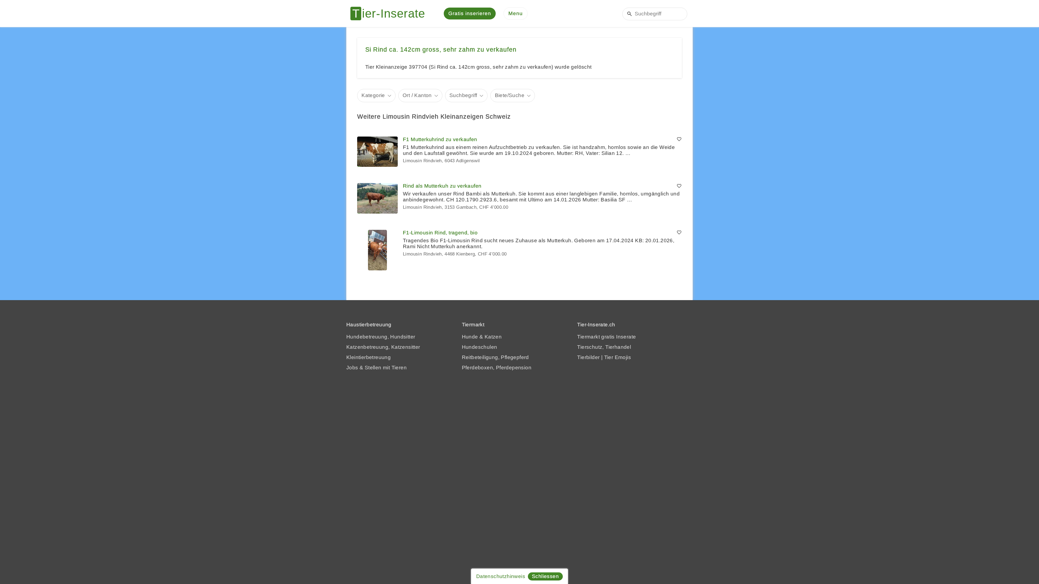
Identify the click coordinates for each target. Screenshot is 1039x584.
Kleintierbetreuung (368, 357)
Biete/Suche (509, 95)
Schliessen (545, 576)
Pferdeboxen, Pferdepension (496, 367)
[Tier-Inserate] (391, 13)
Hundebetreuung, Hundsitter (380, 337)
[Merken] (679, 139)
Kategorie (373, 95)
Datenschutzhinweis (500, 576)
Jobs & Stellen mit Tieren (376, 367)
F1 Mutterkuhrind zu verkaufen (440, 139)
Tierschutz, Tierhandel (604, 347)
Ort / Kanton (417, 95)
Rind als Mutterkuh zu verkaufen (442, 186)
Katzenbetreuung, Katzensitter (383, 347)
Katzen (493, 337)
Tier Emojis (617, 357)
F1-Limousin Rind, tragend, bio (440, 232)
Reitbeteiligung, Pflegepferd (495, 357)
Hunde (470, 337)
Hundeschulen (479, 347)
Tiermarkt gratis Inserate (606, 337)
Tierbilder (588, 357)
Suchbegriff (463, 95)
